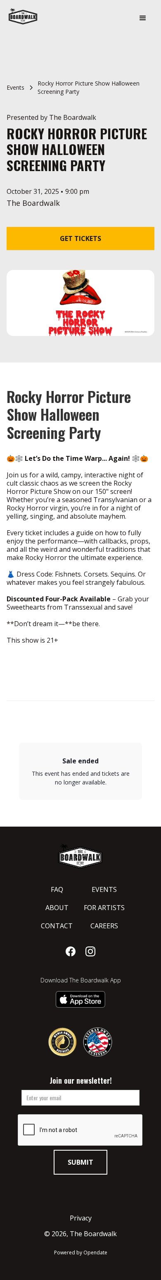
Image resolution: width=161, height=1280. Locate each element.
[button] (143, 18)
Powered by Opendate (80, 1252)
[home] (45, 16)
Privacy (81, 1218)
